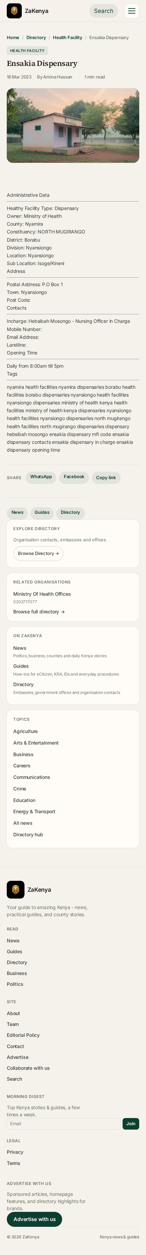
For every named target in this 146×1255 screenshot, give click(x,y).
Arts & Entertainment (35, 743)
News (17, 512)
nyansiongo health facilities (100, 395)
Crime (19, 788)
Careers (22, 765)
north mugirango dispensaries (72, 426)
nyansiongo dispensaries (33, 402)
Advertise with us (34, 1219)
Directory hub (28, 834)
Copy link (106, 477)
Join (130, 1123)
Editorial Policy (23, 1035)
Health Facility (67, 37)
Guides (42, 512)
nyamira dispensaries (81, 387)
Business (23, 754)
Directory (36, 37)
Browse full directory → (39, 611)
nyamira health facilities (32, 387)
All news (23, 823)
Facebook (74, 476)
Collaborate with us (28, 1068)
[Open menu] (131, 10)
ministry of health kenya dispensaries (65, 410)
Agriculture (25, 731)
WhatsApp (41, 476)
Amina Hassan (57, 77)
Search (103, 10)
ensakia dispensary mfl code (80, 434)
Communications (31, 777)
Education (24, 800)
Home (13, 37)
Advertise (17, 1057)
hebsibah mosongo (27, 434)
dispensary (117, 426)
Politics (15, 984)
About (13, 1013)
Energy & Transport (34, 811)
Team (13, 1024)
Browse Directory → (38, 553)
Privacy (15, 1152)
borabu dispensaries (47, 395)
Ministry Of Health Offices (42, 594)
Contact (15, 1046)
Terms (13, 1163)
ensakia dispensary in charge (83, 442)
